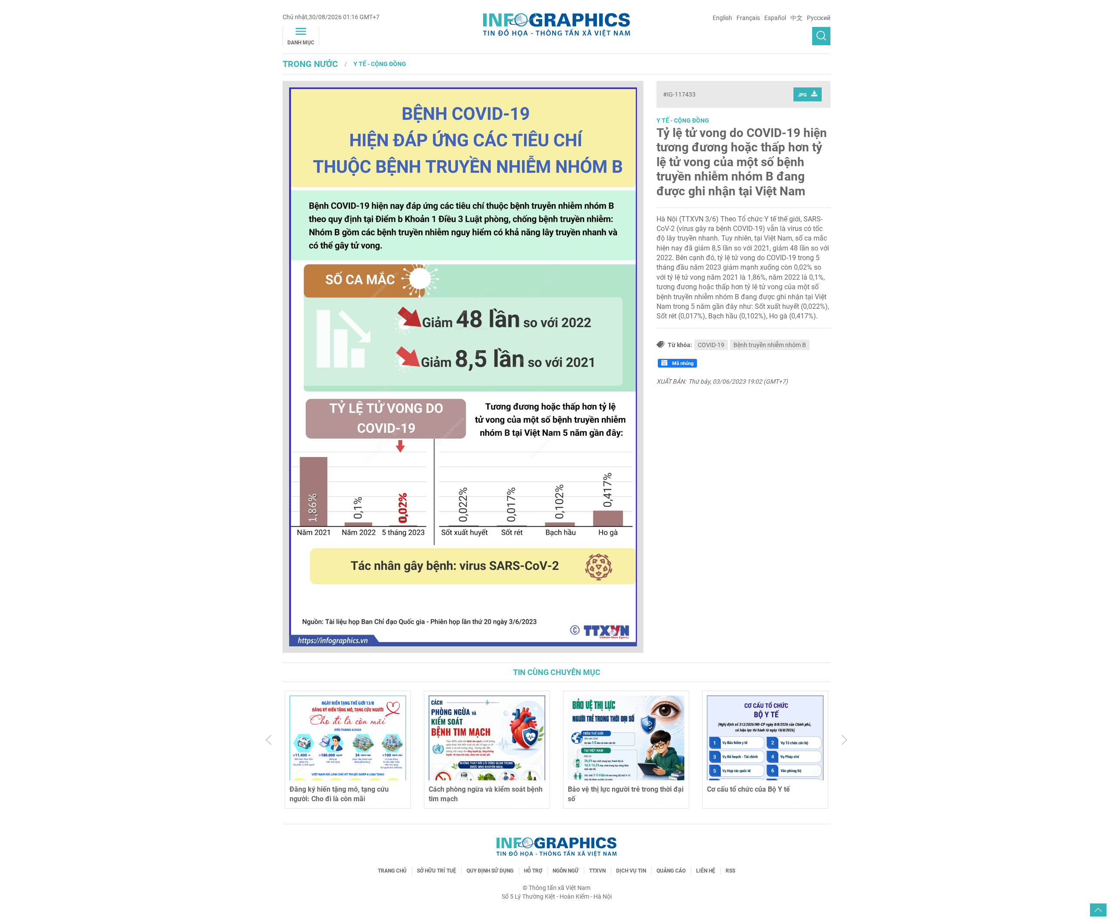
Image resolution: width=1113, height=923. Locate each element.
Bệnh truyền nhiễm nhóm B (769, 344)
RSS (730, 871)
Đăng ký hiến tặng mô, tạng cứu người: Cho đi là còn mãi (339, 794)
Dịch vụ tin (631, 871)
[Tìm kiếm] (821, 36)
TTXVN (597, 871)
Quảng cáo (671, 871)
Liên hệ (705, 871)
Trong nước (310, 64)
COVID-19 (711, 344)
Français (748, 17)
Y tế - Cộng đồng (379, 63)
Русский (818, 17)
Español (775, 17)
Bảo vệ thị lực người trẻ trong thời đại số (625, 794)
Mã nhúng (682, 363)
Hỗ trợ (533, 871)
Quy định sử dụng (490, 871)
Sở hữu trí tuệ (436, 871)
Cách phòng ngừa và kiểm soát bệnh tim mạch (486, 794)
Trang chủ (392, 871)
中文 (796, 17)
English (722, 17)
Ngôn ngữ (566, 871)
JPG (802, 95)
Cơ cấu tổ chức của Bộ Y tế (748, 789)
